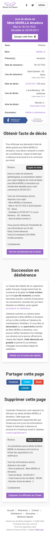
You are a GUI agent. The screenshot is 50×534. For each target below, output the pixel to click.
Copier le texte (34, 167)
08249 (43, 96)
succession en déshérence (18, 308)
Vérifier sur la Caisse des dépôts (25, 355)
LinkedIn (25, 388)
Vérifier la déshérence (35, 112)
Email (38, 382)
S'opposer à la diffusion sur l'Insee (25, 495)
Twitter (27, 382)
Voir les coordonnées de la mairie (25, 251)
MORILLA (40, 52)
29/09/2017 (31, 83)
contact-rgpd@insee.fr (16, 432)
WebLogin (39, 530)
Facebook (13, 382)
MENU (41, 5)
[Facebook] (26, 5)
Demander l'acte (37, 106)
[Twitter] (32, 5)
